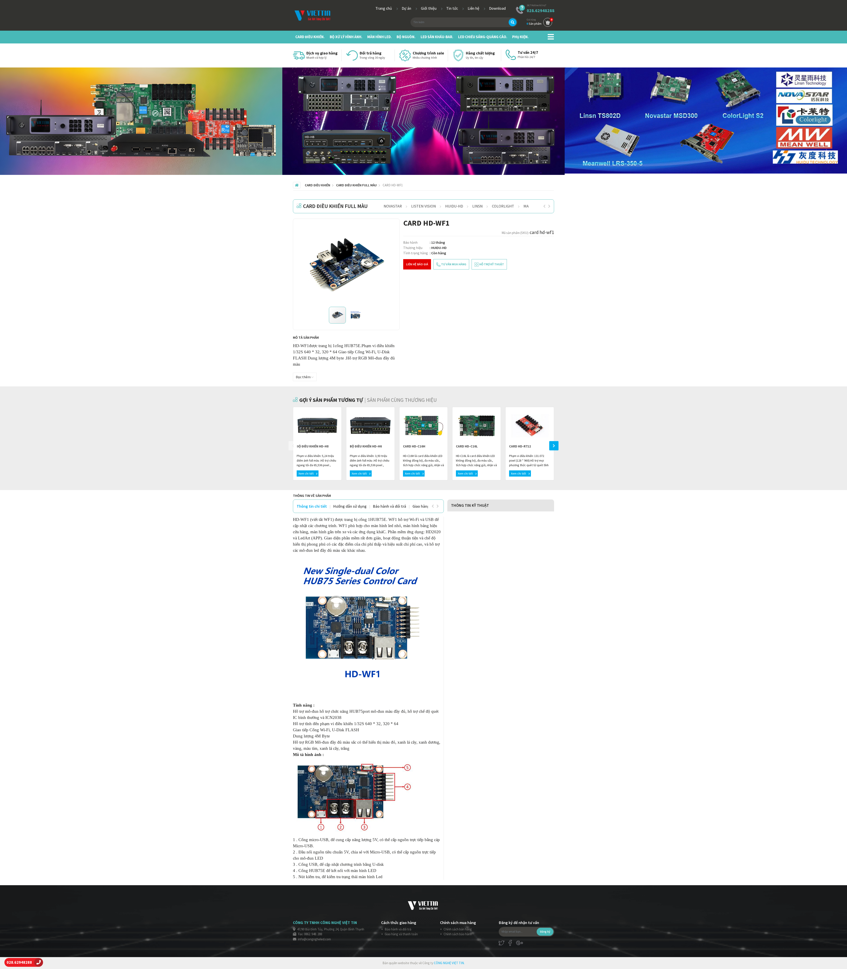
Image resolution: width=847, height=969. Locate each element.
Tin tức (452, 8)
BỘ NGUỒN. (406, 36)
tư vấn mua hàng (453, 264)
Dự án (407, 8)
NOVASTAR (393, 206)
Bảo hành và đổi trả (397, 929)
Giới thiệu (429, 8)
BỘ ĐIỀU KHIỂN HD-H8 (313, 446)
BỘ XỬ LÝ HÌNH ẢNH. (346, 36)
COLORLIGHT (503, 206)
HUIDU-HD (454, 206)
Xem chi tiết (306, 473)
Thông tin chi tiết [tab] (312, 506)
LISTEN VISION (423, 206)
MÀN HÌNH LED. (379, 36)
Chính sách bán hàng (457, 929)
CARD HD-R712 (520, 446)
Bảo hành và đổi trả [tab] (389, 506)
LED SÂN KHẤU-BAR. (437, 36)
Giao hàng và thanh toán (401, 934)
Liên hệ (474, 8)
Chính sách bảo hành (457, 934)
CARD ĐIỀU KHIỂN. (310, 36)
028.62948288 (541, 10)
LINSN (477, 206)
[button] (390, 228)
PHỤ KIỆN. (520, 36)
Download (497, 8)
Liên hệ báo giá (417, 264)
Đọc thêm (303, 377)
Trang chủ (384, 8)
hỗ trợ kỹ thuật (491, 264)
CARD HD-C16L (467, 446)
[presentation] (544, 206)
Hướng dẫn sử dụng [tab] (350, 506)
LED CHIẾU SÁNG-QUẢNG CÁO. (482, 36)
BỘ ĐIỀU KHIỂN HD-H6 (366, 446)
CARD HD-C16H (414, 446)
